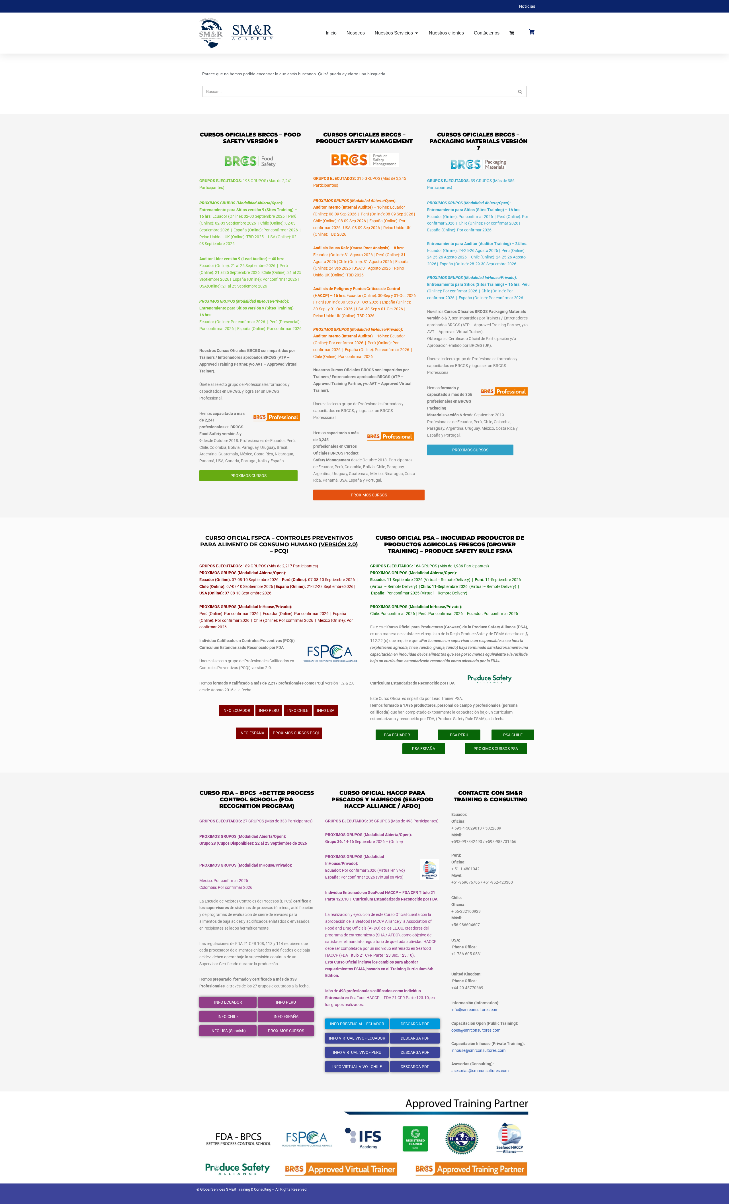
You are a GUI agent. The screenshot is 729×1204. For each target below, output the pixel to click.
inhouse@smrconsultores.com (478, 1050)
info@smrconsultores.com (474, 1009)
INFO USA (325, 710)
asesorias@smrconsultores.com (480, 1070)
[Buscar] (520, 91)
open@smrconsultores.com (475, 1030)
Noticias (527, 6)
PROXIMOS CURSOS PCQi (296, 733)
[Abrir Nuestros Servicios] (416, 33)
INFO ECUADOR (236, 710)
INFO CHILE (297, 710)
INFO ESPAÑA (251, 733)
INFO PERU (269, 710)
